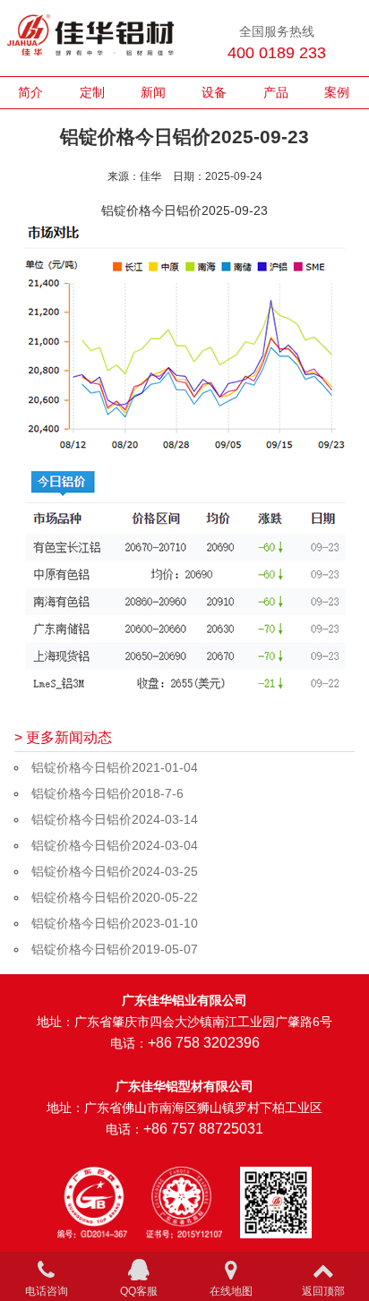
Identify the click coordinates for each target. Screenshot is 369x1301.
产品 (275, 92)
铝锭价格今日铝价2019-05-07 (114, 949)
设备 (214, 92)
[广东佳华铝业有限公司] (90, 37)
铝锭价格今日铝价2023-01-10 (114, 923)
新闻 (153, 92)
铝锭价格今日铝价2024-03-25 (114, 871)
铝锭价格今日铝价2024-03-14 (114, 819)
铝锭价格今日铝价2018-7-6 (107, 793)
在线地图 (231, 1291)
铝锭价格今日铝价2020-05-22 (114, 897)
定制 (92, 92)
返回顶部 (323, 1291)
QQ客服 (139, 1291)
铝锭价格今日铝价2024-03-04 (114, 845)
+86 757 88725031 (203, 1128)
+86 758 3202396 (204, 1042)
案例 (336, 92)
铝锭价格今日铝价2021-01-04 (114, 767)
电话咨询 (46, 1291)
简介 (30, 92)
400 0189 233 (276, 53)
